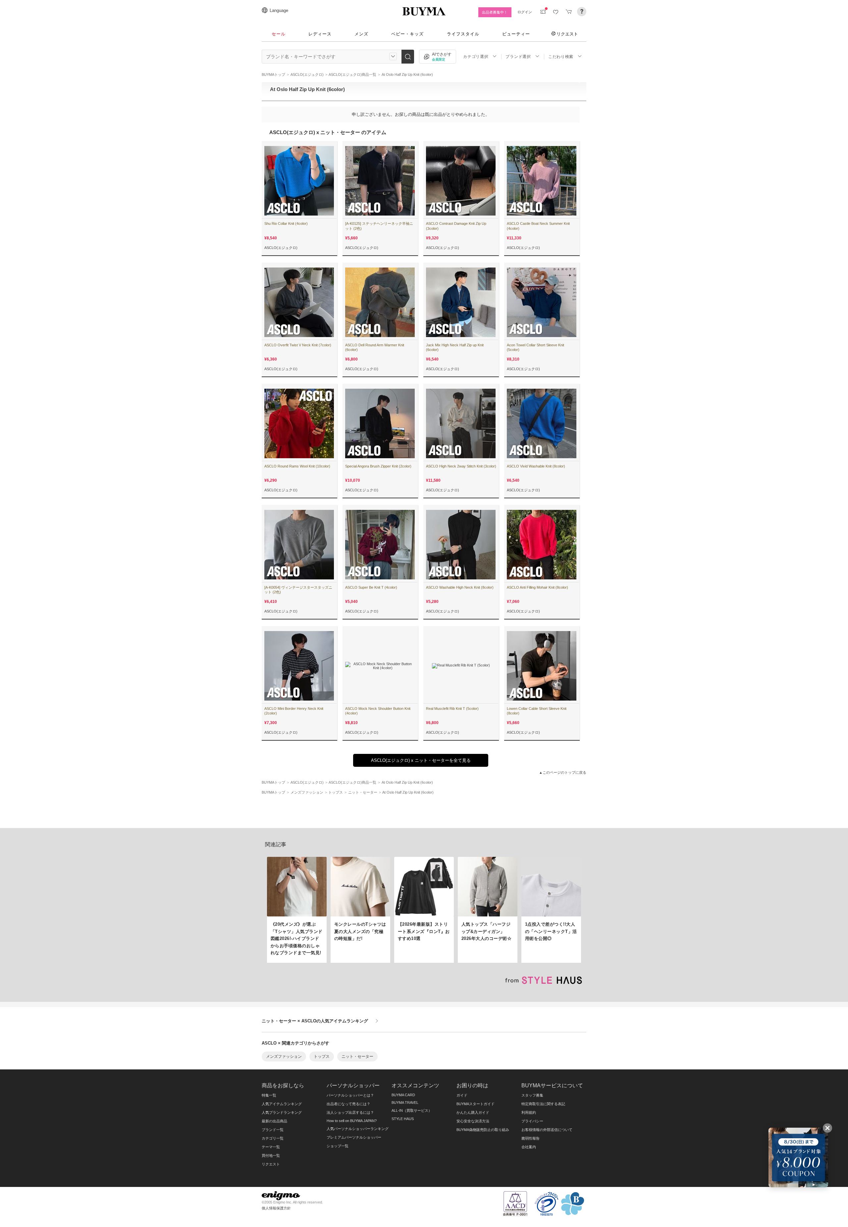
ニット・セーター (357, 1056)
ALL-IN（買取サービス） (412, 1110)
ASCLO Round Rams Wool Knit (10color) (297, 466)
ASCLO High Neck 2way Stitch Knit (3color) (461, 466)
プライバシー (532, 1121)
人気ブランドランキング (282, 1112)
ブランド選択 (518, 56)
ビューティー (516, 34)
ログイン (524, 12)
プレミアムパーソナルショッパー (354, 1137)
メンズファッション (284, 1056)
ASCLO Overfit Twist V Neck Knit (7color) (297, 345)
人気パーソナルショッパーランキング (358, 1129)
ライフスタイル (463, 34)
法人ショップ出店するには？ (350, 1112)
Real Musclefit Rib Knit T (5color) (452, 709)
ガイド (461, 1095)
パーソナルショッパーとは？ (350, 1095)
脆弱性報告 (530, 1138)
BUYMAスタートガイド (475, 1104)
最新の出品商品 (274, 1121)
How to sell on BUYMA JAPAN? (352, 1121)
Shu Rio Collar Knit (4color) (286, 223)
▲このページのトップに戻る (562, 772)
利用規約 (528, 1112)
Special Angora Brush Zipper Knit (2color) (378, 466)
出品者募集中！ (494, 12)
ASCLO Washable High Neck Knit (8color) (460, 587)
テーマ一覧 (271, 1147)
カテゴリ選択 (475, 56)
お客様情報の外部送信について (546, 1130)
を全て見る (421, 760)
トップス (322, 1056)
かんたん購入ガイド (472, 1112)
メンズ (361, 34)
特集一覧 (269, 1095)
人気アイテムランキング (282, 1104)
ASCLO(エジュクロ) (280, 248)
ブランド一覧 (273, 1130)
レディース (320, 34)
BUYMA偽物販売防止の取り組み (482, 1130)
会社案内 (528, 1147)
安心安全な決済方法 (472, 1121)
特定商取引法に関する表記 (543, 1104)
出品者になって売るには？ (348, 1104)
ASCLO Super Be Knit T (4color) (371, 587)
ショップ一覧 (337, 1146)
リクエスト (567, 33)
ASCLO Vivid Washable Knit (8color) (536, 466)
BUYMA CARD (403, 1095)
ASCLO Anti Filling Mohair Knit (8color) (537, 587)
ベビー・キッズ (407, 34)
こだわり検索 (560, 56)
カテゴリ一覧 (273, 1138)
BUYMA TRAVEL (405, 1102)
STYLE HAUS (403, 1119)
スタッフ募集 (532, 1095)
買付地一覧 (271, 1155)
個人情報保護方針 (276, 1208)
